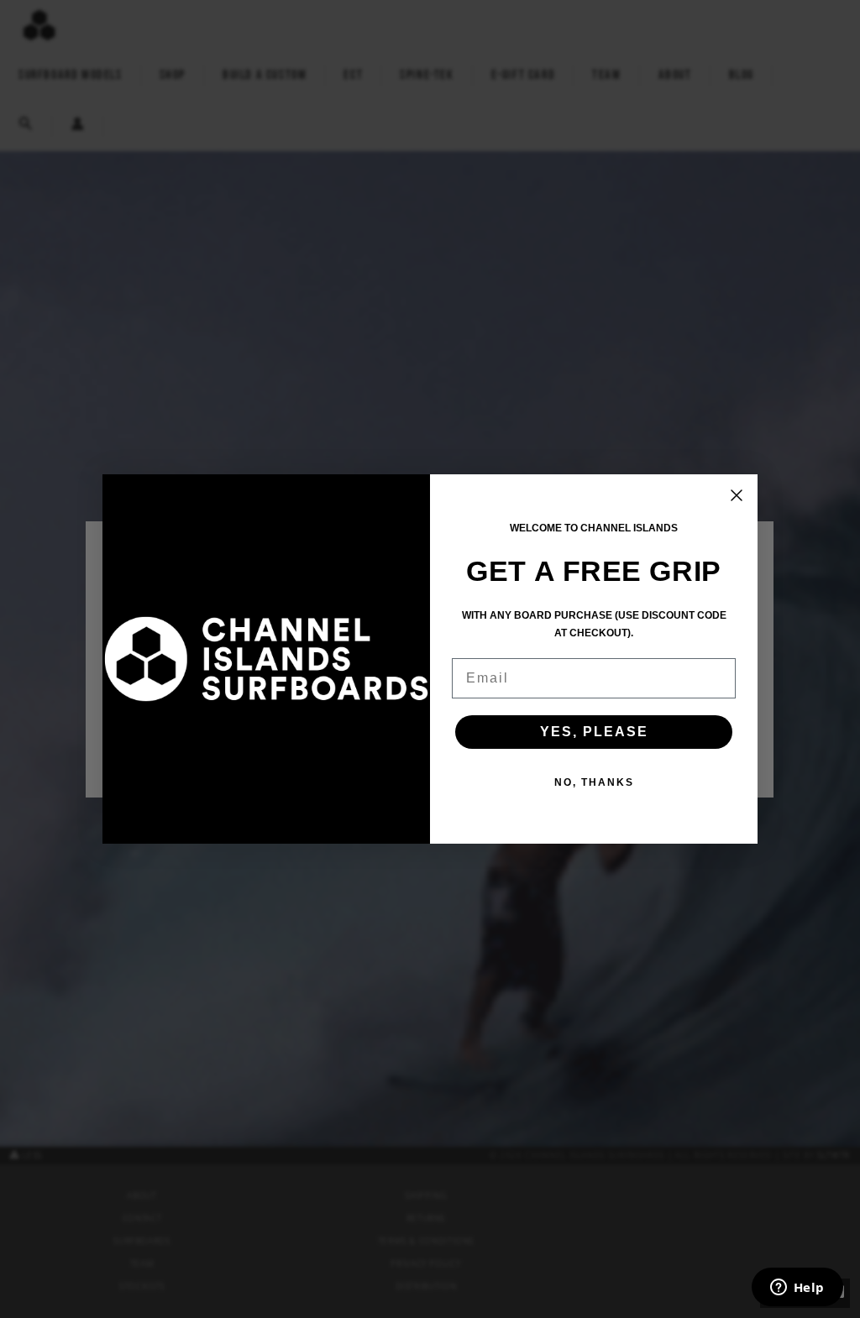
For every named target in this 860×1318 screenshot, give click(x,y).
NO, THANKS (594, 782)
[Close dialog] (736, 495)
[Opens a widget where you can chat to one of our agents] (797, 1289)
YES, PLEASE (594, 731)
